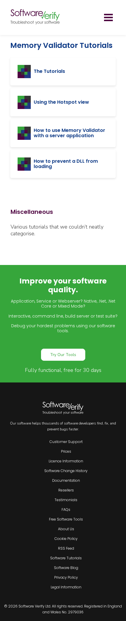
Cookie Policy (66, 538)
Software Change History (66, 470)
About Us (66, 528)
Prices (66, 451)
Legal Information (66, 587)
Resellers (66, 490)
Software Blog (66, 567)
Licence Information (66, 461)
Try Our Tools (63, 355)
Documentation (66, 480)
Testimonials (66, 499)
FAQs (66, 509)
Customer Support (66, 441)
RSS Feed (66, 548)
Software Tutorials (66, 557)
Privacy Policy (66, 577)
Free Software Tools (66, 519)
